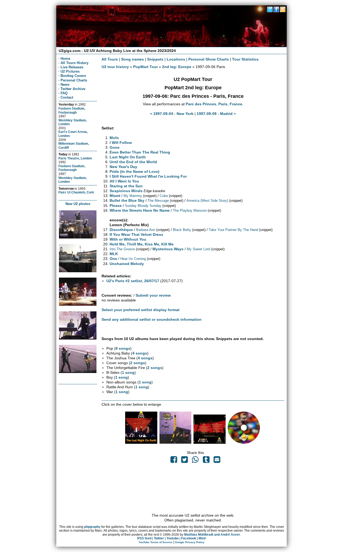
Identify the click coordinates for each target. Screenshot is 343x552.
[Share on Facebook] (173, 461)
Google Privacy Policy (189, 542)
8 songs (122, 348)
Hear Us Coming (133, 259)
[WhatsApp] (195, 461)
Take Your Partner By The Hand (233, 230)
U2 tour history (115, 67)
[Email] (216, 461)
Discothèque (121, 229)
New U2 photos (77, 204)
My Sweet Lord (198, 249)
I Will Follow (121, 142)
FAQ (64, 93)
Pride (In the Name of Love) (134, 171)
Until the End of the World (133, 162)
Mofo (114, 138)
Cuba (164, 196)
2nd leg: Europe (176, 67)
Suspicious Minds (126, 191)
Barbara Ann (145, 230)
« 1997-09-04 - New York (171, 113)
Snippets (155, 59)
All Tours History (74, 63)
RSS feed (144, 538)
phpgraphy (92, 526)
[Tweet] (184, 461)
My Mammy (133, 196)
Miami (115, 195)
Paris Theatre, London (75, 158)
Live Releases (72, 67)
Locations (176, 59)
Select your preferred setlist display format (141, 310)
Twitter (159, 538)
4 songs (139, 353)
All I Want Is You (124, 181)
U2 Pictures (70, 71)
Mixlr (202, 538)
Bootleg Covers (73, 76)
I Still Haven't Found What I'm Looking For (148, 176)
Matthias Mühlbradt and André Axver (212, 534)
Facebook (188, 538)
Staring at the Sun (126, 186)
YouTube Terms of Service (156, 542)
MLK (114, 254)
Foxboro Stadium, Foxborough (71, 110)
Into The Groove (122, 249)
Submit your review (153, 295)
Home (65, 59)
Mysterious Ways (168, 249)
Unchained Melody (127, 264)
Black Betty (182, 230)
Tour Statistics (245, 59)
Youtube (172, 538)
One (113, 258)
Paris (223, 104)
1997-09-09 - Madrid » (216, 113)
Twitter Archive (73, 89)
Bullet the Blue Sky (127, 200)
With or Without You (128, 239)
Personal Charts (74, 80)
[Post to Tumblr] (206, 461)
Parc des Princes (201, 104)
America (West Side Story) (207, 201)
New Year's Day (123, 167)
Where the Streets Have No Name (140, 210)
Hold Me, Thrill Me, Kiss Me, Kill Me (142, 244)
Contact (67, 97)
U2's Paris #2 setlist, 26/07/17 (132, 281)
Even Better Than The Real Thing (140, 152)
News (65, 85)
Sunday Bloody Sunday (143, 206)
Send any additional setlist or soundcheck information (152, 319)
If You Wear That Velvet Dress (136, 234)
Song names (132, 59)
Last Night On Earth (128, 157)
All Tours (110, 59)
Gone (115, 147)
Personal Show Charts (208, 59)
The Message (158, 201)
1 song (128, 372)
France (236, 104)
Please (116, 205)
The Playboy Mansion (190, 210)
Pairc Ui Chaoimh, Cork (76, 192)
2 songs (137, 363)
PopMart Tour (145, 67)
